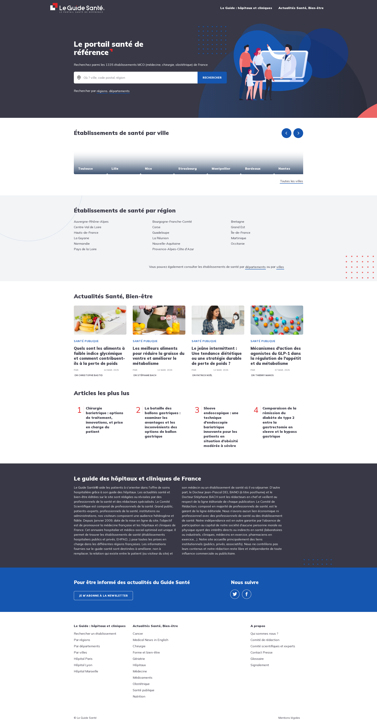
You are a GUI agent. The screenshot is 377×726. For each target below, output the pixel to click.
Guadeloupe (160, 232)
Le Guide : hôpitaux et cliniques (246, 8)
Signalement (260, 665)
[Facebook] (246, 594)
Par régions (82, 640)
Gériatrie (139, 659)
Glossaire (257, 659)
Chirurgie (139, 646)
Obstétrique (141, 684)
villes (280, 267)
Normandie (82, 243)
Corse (156, 227)
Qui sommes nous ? (264, 633)
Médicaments (142, 677)
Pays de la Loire (85, 249)
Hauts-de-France (86, 232)
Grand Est (238, 227)
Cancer (138, 633)
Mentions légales (289, 718)
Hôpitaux (139, 665)
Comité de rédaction (265, 640)
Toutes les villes (291, 181)
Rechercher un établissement (95, 633)
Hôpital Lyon (83, 665)
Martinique (238, 238)
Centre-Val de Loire (87, 227)
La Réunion (160, 238)
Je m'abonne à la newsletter (103, 595)
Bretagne (237, 221)
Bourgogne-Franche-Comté (172, 221)
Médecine (140, 671)
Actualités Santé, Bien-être (301, 8)
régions (102, 91)
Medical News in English (150, 640)
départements (119, 91)
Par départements (87, 646)
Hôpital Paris (83, 659)
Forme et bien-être (146, 652)
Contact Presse (262, 652)
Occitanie (238, 243)
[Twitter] (235, 594)
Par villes (80, 652)
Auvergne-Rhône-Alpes (91, 221)
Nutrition (139, 696)
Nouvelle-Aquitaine (166, 243)
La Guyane (81, 238)
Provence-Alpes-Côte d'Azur (173, 249)
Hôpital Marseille (86, 671)
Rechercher (212, 77)
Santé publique (86, 341)
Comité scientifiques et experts (273, 646)
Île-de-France (240, 232)
